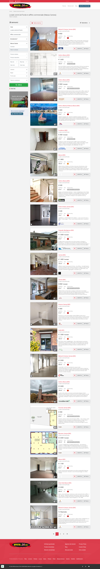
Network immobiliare (49, 550)
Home (10, 11)
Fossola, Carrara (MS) (64, 407)
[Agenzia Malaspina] (62, 148)
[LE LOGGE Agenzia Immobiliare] (61, 200)
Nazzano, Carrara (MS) (64, 433)
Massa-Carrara (60, 559)
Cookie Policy (82, 547)
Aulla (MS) (61, 330)
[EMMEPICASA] (65, 248)
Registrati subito (17, 113)
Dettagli (86, 48)
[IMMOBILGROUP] (59, 174)
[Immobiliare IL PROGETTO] (61, 223)
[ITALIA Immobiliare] (64, 401)
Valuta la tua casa (84, 6)
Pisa (25, 559)
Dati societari (82, 550)
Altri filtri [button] (13, 88)
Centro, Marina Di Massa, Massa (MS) (69, 105)
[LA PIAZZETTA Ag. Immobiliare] (60, 124)
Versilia (73, 559)
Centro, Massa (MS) (64, 55)
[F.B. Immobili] (60, 297)
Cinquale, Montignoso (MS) (66, 230)
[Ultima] (67, 534)
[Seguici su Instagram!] (85, 566)
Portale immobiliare (49, 547)
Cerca (20, 85)
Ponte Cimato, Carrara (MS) (66, 206)
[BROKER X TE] (60, 73)
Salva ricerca (37, 23)
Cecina (67, 559)
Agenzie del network (70, 544)
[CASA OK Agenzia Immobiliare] (60, 323)
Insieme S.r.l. (39, 566)
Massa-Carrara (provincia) (19, 11)
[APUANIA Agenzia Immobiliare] (61, 99)
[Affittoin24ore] (20, 6)
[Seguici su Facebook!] (82, 566)
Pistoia (49, 559)
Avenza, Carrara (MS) (64, 304)
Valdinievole (79, 559)
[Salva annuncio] (74, 48)
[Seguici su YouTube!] (89, 566)
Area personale (69, 550)
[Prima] (53, 534)
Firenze (35, 559)
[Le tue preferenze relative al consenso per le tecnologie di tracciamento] (2, 566)
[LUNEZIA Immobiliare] (60, 349)
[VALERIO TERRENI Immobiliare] (61, 375)
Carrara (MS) (62, 255)
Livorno (30, 559)
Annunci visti (71, 6)
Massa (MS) (61, 155)
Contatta (79, 48)
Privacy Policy (82, 544)
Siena (44, 559)
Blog (76, 6)
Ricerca (64, 6)
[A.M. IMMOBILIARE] (60, 48)
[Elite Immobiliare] (59, 273)
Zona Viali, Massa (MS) (64, 483)
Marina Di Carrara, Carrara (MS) (67, 29)
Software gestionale (49, 544)
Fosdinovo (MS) (62, 130)
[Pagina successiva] (63, 534)
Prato (54, 559)
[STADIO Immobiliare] (60, 427)
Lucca (40, 559)
